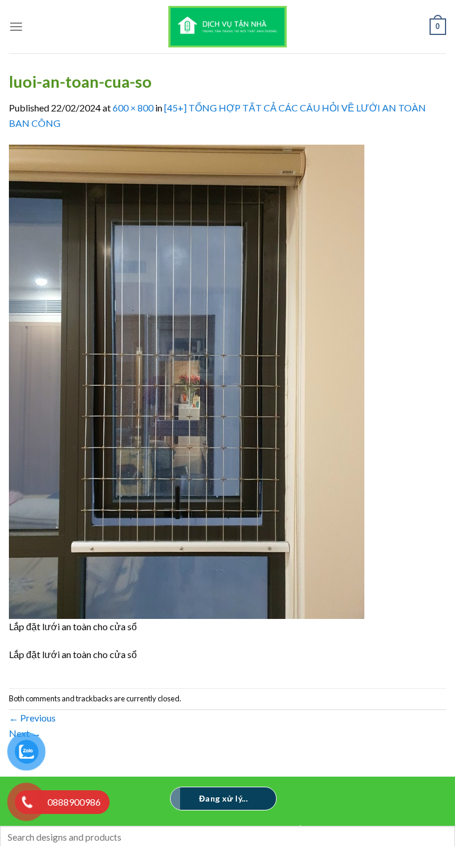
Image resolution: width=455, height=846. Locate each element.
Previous (32, 717)
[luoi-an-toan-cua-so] (186, 380)
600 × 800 (133, 107)
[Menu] (16, 26)
